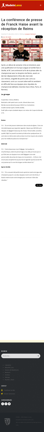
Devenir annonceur (9, 394)
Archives (7, 375)
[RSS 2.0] (2, 403)
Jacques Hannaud (30, 34)
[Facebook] (6, 403)
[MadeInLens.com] (7, 422)
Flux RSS (7, 379)
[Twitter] (9, 403)
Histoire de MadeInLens (12, 370)
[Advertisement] (22, 211)
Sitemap (7, 377)
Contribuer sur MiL (9, 390)
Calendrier (8, 365)
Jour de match (7, 37)
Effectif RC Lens (9, 367)
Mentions (7, 372)
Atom (12, 379)
